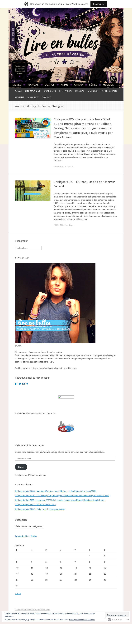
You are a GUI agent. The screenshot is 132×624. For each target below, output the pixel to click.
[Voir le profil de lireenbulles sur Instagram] (23, 384)
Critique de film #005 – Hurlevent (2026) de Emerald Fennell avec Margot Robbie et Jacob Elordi (59, 499)
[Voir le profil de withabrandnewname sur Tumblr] (27, 384)
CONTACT (47, 97)
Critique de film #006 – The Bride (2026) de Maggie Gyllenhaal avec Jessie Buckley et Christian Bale (62, 495)
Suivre (21, 466)
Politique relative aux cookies (82, 619)
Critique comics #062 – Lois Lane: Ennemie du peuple (40, 508)
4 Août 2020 (59, 166)
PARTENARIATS (109, 90)
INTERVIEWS (65, 90)
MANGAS (80, 90)
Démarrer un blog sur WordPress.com (32, 609)
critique (70, 166)
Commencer (98, 4)
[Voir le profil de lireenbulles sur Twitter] (20, 384)
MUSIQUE (93, 90)
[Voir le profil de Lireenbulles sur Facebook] (16, 384)
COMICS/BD (50, 90)
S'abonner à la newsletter (29, 445)
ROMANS (19, 97)
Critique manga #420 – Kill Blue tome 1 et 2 (35, 504)
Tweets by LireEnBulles (26, 535)
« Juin (18, 593)
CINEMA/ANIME (33, 90)
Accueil (18, 90)
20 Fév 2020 (59, 225)
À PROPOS (32, 97)
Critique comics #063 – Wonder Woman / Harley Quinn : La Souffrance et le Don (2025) (55, 490)
